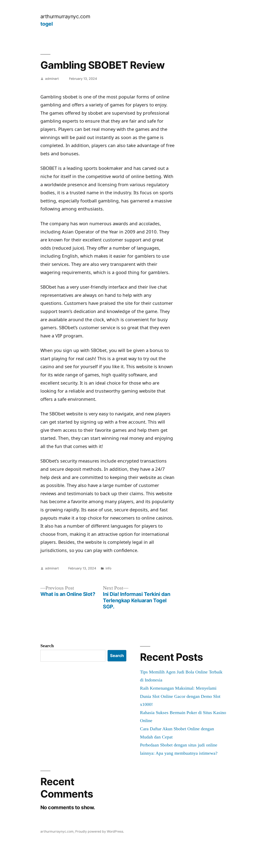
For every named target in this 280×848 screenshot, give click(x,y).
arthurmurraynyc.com (65, 16)
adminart (52, 79)
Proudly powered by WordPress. (99, 831)
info (108, 568)
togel (46, 24)
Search (47, 645)
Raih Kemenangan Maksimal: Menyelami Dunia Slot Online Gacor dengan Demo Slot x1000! (180, 696)
